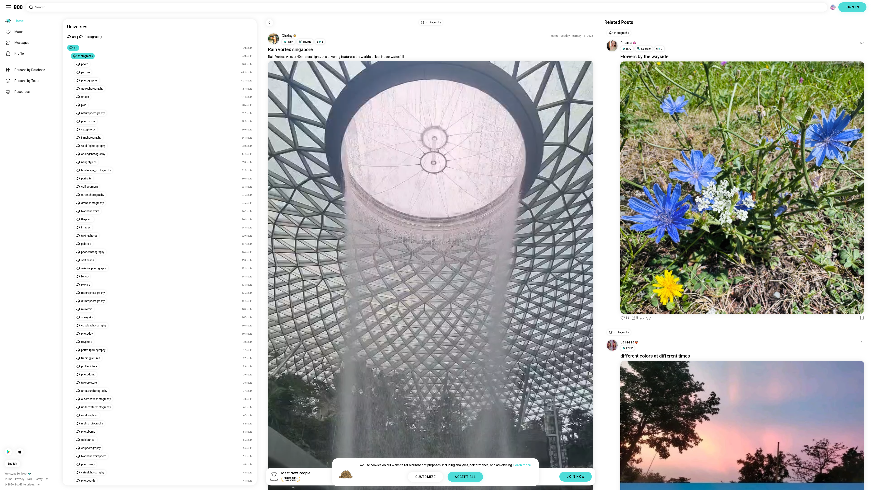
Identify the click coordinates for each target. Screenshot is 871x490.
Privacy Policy (461, 481)
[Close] (10, 10)
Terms (443, 481)
